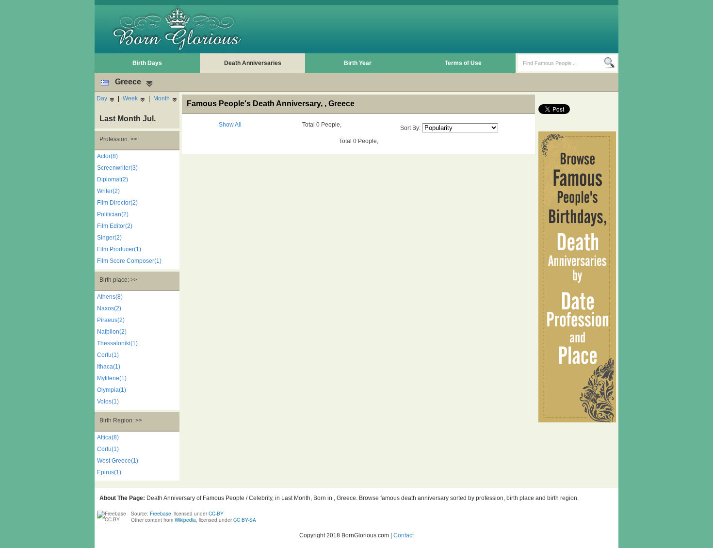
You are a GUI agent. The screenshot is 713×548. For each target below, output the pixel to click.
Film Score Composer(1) (129, 261)
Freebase (160, 513)
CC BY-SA (244, 519)
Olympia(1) (111, 390)
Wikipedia (185, 519)
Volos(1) (108, 401)
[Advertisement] (439, 29)
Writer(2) (108, 191)
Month (161, 98)
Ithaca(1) (108, 366)
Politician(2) (113, 214)
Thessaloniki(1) (117, 343)
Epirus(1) (109, 472)
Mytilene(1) (112, 378)
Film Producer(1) (119, 249)
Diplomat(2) (112, 179)
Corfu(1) (108, 355)
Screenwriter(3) (117, 167)
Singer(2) (109, 237)
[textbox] (561, 63)
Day (102, 98)
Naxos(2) (109, 308)
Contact (403, 535)
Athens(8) (110, 296)
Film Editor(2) (114, 226)
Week (130, 98)
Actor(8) (107, 156)
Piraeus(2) (111, 320)
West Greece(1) (117, 460)
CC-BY (216, 513)
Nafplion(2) (112, 331)
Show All (230, 124)
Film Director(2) (117, 202)
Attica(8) (108, 437)
